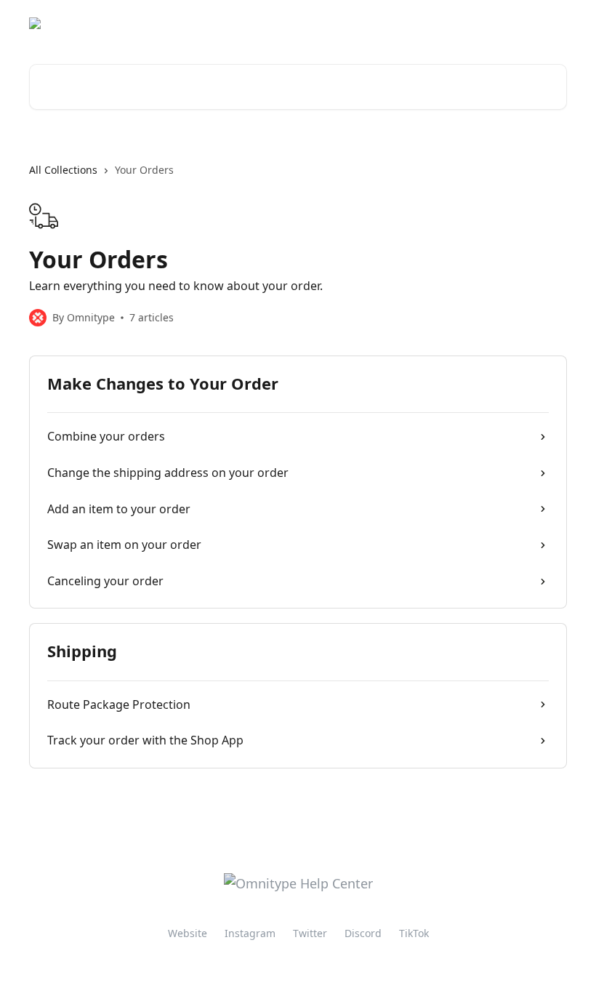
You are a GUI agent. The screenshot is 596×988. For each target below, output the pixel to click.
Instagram (250, 933)
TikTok (414, 933)
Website (187, 933)
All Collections (63, 170)
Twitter (310, 933)
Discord (363, 933)
